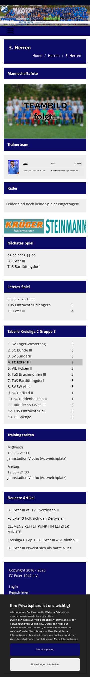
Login (13, 586)
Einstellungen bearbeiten (45, 664)
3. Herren (73, 55)
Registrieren (19, 592)
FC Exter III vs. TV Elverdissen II (33, 510)
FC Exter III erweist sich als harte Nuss (39, 548)
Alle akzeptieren (45, 649)
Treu (25, 163)
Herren (54, 55)
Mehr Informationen (66, 639)
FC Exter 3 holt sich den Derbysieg (36, 518)
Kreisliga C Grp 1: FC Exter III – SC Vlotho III (43, 540)
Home (37, 55)
